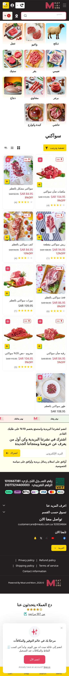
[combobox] (43, 16)
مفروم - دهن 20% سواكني (19, 353)
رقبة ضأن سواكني (56, 353)
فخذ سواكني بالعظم (55, 297)
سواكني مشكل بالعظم (21, 188)
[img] (34, 609)
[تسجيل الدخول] (12, 5)
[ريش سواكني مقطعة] (50, 226)
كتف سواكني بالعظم (22, 244)
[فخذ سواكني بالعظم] (50, 279)
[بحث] (25, 15)
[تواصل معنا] (20, 5)
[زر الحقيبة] (16, 15)
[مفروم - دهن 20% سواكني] (18, 333)
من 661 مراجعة (36, 614)
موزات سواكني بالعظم (21, 300)
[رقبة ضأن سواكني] (50, 333)
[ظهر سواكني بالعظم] (50, 388)
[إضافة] (39, 184)
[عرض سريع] (40, 159)
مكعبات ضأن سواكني (54, 191)
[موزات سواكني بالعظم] (18, 281)
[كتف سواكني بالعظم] (18, 226)
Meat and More (28, 582)
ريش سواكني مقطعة (54, 244)
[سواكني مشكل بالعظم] (18, 170)
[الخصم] (7, 16)
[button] (63, 5)
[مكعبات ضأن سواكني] (50, 172)
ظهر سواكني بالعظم (54, 406)
